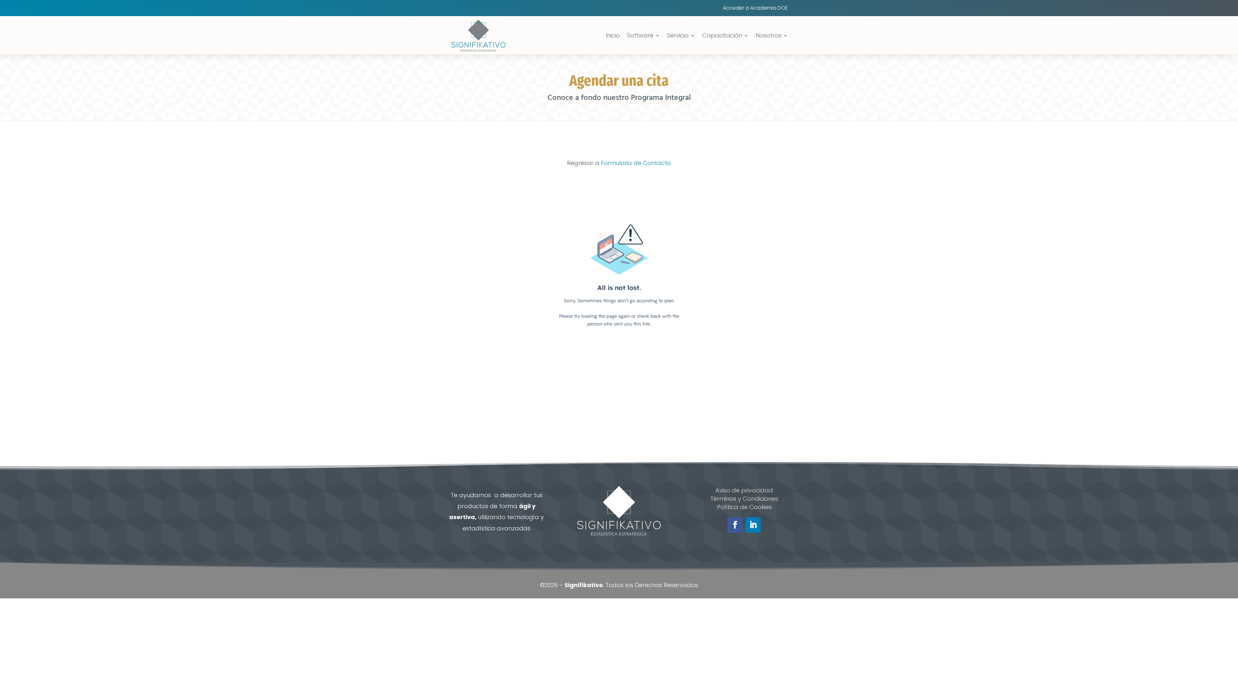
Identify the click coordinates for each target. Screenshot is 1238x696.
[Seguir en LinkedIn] (753, 525)
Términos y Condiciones (744, 499)
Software (640, 35)
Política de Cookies (744, 507)
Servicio (678, 35)
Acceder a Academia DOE (755, 9)
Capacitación (722, 35)
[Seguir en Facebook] (735, 525)
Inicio (613, 35)
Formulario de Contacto (636, 163)
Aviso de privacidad (744, 490)
